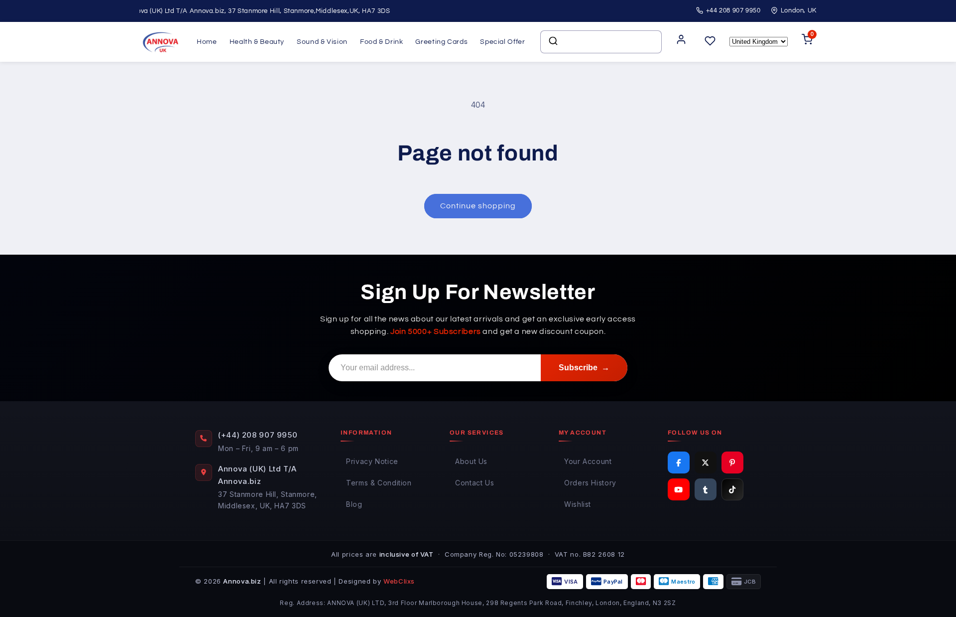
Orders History (590, 482)
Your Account (588, 461)
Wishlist (577, 504)
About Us (471, 461)
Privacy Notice (372, 461)
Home (207, 41)
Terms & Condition (379, 482)
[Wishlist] (710, 41)
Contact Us (474, 482)
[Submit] (552, 42)
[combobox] (601, 41)
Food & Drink (381, 41)
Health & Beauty (257, 41)
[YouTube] (679, 489)
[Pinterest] (732, 462)
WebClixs (399, 581)
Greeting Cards (441, 41)
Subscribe (584, 367)
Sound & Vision (322, 41)
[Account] (681, 42)
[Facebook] (679, 462)
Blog (354, 504)
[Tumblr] (706, 489)
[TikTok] (732, 489)
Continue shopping (478, 206)
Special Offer (502, 41)
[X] (706, 462)
